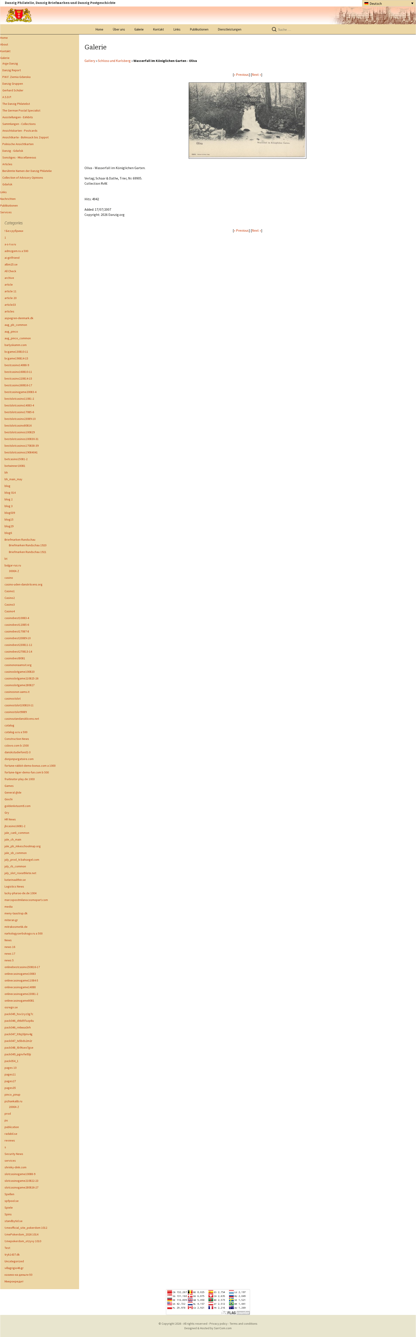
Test (7, 1248)
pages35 (10, 1088)
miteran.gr (11, 920)
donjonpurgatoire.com (19, 759)
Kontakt (158, 29)
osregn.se (11, 1007)
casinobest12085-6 (17, 625)
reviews (10, 1140)
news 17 (10, 953)
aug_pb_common (16, 325)
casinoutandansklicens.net (22, 719)
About (4, 44)
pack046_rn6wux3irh (18, 1027)
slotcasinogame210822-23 (21, 1181)
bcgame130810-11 (16, 352)
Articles (7, 164)
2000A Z (14, 1107)
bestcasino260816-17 (18, 385)
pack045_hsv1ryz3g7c (19, 1014)
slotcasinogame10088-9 (20, 1174)
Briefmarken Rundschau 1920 (27, 545)
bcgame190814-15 (16, 358)
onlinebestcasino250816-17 (22, 967)
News (8, 940)
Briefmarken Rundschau (20, 540)
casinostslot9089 (16, 712)
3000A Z (14, 571)
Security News (14, 1154)
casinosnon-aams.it (17, 692)
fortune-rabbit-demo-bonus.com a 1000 (30, 766)
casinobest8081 (15, 658)
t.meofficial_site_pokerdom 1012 (26, 1228)
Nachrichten (8, 199)
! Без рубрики (14, 231)
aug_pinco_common (18, 338)
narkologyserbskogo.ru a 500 (23, 933)
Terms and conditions (243, 1324)
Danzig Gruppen (12, 84)
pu (6, 1120)
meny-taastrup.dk (16, 913)
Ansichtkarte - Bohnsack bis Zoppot (25, 137)
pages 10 (10, 1068)
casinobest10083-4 (17, 618)
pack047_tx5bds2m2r (18, 1041)
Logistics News (14, 886)
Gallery (89, 60)
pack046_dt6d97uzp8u (19, 1021)
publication (12, 1127)
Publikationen (199, 29)
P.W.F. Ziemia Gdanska (16, 77)
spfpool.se (12, 1201)
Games (9, 786)
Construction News (17, 739)
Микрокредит (14, 1281)
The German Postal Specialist (21, 110)
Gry (7, 813)
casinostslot (13, 698)
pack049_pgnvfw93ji (18, 1054)
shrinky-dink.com (15, 1167)
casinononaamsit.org (18, 665)
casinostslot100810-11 (19, 705)
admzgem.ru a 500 (16, 251)
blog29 (9, 526)
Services (6, 212)
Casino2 (10, 598)
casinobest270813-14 (18, 651)
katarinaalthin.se (15, 880)
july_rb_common (15, 866)
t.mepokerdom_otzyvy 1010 (23, 1241)
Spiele (9, 1207)
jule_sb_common (16, 853)
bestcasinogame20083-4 (20, 392)
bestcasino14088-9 (17, 365)
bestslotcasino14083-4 (19, 405)
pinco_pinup (12, 1094)
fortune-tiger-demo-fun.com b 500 (27, 772)
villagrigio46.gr (14, 1268)
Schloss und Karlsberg (114, 60)
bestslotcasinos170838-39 (22, 446)
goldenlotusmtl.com (18, 806)
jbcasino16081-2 (15, 826)
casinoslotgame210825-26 (21, 678)
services (10, 1160)
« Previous (241, 74)
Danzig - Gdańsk (12, 151)
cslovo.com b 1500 (17, 745)
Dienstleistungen (229, 29)
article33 (10, 305)
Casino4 (10, 611)
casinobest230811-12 (18, 645)
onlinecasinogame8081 (19, 1000)
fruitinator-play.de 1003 (20, 779)
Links (176, 29)
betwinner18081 (15, 466)
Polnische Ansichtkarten (18, 144)
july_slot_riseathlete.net (20, 873)
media (9, 907)
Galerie (139, 29)
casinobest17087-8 (17, 631)
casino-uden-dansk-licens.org (23, 584)
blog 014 (10, 493)
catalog (9, 725)
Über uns (119, 29)
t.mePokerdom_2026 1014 (21, 1234)
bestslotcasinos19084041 (21, 452)
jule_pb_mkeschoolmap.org (23, 846)
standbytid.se (14, 1221)
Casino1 (10, 591)
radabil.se (11, 1134)
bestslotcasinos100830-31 (22, 439)
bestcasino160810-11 (18, 372)
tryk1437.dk (12, 1254)
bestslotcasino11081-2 (19, 399)
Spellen (9, 1194)
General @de (13, 792)
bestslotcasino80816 (18, 425)
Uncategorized (14, 1261)
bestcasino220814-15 (18, 378)
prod (8, 1114)
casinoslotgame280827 (19, 685)
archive (9, 278)
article (9, 284)
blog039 (10, 513)
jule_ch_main (13, 839)
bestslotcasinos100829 (20, 432)
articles (9, 311)
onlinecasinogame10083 (20, 974)
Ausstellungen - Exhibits (17, 117)
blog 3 (9, 506)
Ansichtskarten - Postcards (19, 131)
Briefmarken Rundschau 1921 (27, 552)
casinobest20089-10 (18, 638)
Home (99, 29)
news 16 (10, 947)
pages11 (10, 1074)
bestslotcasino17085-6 (19, 412)
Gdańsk (7, 184)
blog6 (8, 533)
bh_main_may (13, 479)
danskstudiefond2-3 (18, 752)
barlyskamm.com (16, 345)
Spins (8, 1214)
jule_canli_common (17, 833)
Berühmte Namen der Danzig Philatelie (27, 171)
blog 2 (9, 499)
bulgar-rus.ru (13, 565)
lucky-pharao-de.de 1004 (20, 893)
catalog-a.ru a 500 (16, 732)
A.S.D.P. (6, 97)
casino (9, 578)
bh (6, 472)
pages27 (10, 1081)
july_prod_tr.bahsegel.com (22, 860)
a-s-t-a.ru (10, 244)
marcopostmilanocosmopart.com (26, 900)
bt (6, 559)
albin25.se (11, 264)
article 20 (10, 298)
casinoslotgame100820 (19, 672)
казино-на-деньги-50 (18, 1275)
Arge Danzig (10, 63)
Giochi (9, 799)
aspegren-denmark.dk (19, 318)
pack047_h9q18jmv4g (18, 1034)
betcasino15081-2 (16, 459)
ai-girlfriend (12, 258)
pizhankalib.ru (13, 1101)
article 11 (10, 291)
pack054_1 (11, 1061)
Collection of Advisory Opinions (22, 177)
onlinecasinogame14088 (20, 987)
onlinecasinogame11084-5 (21, 980)
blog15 (9, 519)
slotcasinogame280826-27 (21, 1187)
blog (7, 486)
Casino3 (10, 604)
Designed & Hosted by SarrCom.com (208, 1328)
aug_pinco (11, 331)
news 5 (9, 960)
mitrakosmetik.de (16, 927)
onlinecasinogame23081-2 (21, 994)
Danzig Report (11, 70)
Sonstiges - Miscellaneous (19, 157)
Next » (256, 74)
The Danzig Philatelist (16, 104)
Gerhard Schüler (12, 90)
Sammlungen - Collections (19, 124)
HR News (10, 819)
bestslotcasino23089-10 (20, 419)
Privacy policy (219, 1324)
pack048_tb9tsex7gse (19, 1047)
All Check (10, 271)
